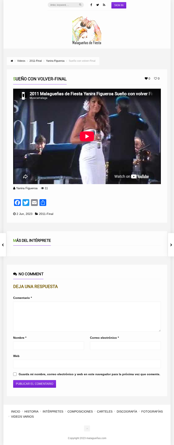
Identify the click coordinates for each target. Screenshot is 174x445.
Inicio (15, 411)
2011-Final (46, 214)
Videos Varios (22, 416)
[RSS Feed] (104, 5)
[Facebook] (91, 5)
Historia (31, 411)
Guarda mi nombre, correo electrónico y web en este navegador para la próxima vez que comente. (89, 374)
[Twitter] (97, 5)
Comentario (22, 297)
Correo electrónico (104, 337)
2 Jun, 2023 (24, 214)
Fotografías (152, 411)
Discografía (127, 411)
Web (16, 356)
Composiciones (80, 411)
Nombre (19, 337)
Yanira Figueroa (27, 188)
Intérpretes (53, 411)
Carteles (104, 411)
